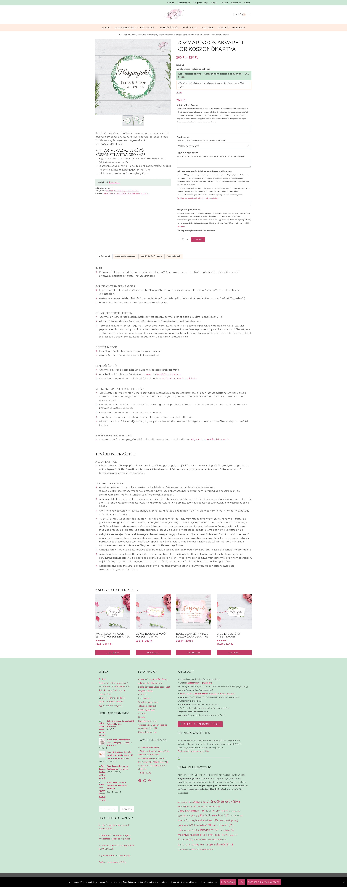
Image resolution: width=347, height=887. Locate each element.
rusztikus (144, 193)
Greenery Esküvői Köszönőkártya (229, 635)
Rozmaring (114, 182)
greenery (112, 193)
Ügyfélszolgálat (145, 690)
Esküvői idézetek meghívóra (112, 862)
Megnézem (113, 653)
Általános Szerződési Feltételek (153, 679)
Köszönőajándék (133, 193)
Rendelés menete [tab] (125, 256)
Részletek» (181, 226)
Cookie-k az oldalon (147, 732)
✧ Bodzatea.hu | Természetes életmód (152, 767)
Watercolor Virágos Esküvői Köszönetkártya (112, 635)
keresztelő (203, 825)
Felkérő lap (229, 820)
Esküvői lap (236, 816)
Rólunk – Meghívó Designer (112, 690)
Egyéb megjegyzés (210, 154)
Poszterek (185, 839)
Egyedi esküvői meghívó (110, 705)
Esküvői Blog (105, 694)
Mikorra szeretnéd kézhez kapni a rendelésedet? (213, 184)
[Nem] (343, 882)
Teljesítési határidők (147, 706)
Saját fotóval (219, 839)
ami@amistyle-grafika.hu (199, 683)
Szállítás (142, 713)
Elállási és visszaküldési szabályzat (154, 687)
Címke (105, 193)
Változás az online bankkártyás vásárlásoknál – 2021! (152, 727)
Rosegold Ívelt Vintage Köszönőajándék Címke (192, 635)
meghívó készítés (191, 834)
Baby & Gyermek (191, 810)
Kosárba (197, 239)
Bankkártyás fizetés (147, 721)
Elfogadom (228, 882)
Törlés (179, 92)
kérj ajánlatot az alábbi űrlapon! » (210, 439)
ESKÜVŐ (109, 191)
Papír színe (201, 138)
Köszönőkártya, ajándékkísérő (126, 191)
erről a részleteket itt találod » (179, 378)
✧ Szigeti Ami (144, 773)
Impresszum (144, 698)
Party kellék (217, 834)
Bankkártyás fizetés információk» (193, 751)
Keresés (127, 809)
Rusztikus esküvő (202, 839)
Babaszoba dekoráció (208, 806)
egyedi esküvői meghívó (188, 816)
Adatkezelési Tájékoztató (150, 683)
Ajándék (182, 802)
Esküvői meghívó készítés (111, 701)
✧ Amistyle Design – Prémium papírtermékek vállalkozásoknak (153, 760)
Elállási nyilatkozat (146, 709)
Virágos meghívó (207, 849)
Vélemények (184, 2)
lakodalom (209, 829)
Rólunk (224, 2)
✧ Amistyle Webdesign (149, 747)
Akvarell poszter (187, 806)
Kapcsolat (236, 2)
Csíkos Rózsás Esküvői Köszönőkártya (151, 635)
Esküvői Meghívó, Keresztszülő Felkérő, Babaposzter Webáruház (114, 685)
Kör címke (121, 193)
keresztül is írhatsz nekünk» (207, 693)
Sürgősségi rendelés (214, 217)
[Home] (120, 34)
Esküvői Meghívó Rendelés (111, 698)
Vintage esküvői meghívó (188, 849)
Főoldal (170, 2)
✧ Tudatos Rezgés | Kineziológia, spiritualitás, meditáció (153, 753)
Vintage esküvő (216, 844)
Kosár (247, 2)
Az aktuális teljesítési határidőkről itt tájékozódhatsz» (197, 198)
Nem (241, 882)
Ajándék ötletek (223, 802)
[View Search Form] (249, 14)
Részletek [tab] (104, 256)
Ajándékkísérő (197, 802)
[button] (128, 120)
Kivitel (180, 65)
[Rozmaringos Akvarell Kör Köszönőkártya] (133, 77)
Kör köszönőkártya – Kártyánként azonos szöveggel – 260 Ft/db (213, 75)
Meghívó (227, 830)
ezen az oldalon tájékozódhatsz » (161, 374)
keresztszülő (223, 825)
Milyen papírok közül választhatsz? (115, 855)
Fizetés (141, 717)
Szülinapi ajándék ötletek (188, 845)
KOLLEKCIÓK (238, 27)
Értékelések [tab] (174, 256)
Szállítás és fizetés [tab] (151, 256)
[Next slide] (142, 120)
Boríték (210, 811)
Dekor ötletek (234, 811)
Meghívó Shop (200, 2)
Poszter (233, 835)
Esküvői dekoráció (214, 815)
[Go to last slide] (124, 120)
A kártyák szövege (213, 113)
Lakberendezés (188, 830)
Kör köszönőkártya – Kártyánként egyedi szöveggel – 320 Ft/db (211, 85)
